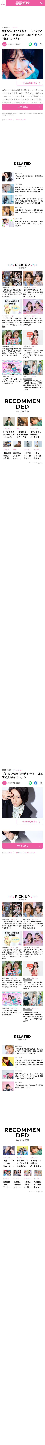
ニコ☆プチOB (21, 120)
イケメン (19, 853)
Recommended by (33, 462)
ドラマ (10, 120)
